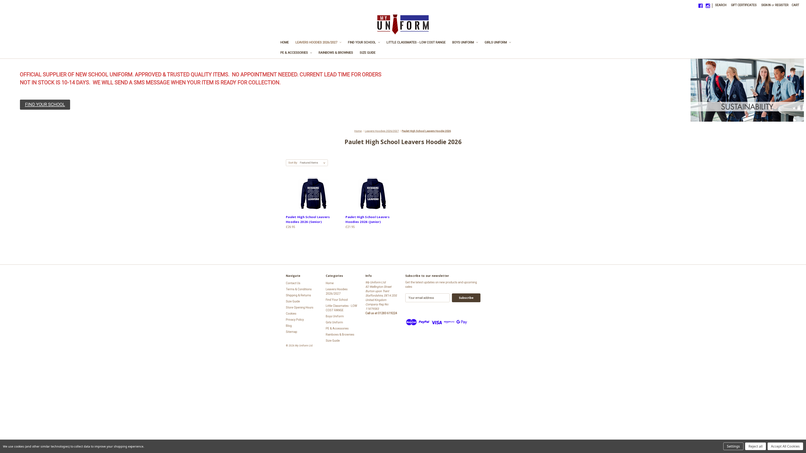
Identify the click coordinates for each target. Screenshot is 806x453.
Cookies (291, 313)
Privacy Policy (295, 319)
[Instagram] (708, 6)
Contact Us (293, 283)
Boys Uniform (463, 42)
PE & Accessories (294, 53)
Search (720, 5)
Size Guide (368, 53)
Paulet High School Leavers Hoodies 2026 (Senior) (308, 219)
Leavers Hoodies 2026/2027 (316, 42)
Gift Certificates (744, 5)
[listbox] (313, 163)
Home (284, 42)
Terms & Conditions (299, 289)
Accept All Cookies (785, 446)
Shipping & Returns (298, 295)
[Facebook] (700, 6)
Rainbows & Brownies (336, 53)
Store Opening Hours (299, 307)
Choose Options (313, 194)
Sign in (766, 5)
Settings (733, 446)
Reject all (755, 446)
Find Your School (362, 42)
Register (782, 5)
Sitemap (291, 331)
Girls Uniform (496, 42)
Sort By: (293, 162)
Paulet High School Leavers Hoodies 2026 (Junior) (367, 219)
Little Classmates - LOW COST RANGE (416, 42)
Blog (289, 325)
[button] (45, 105)
